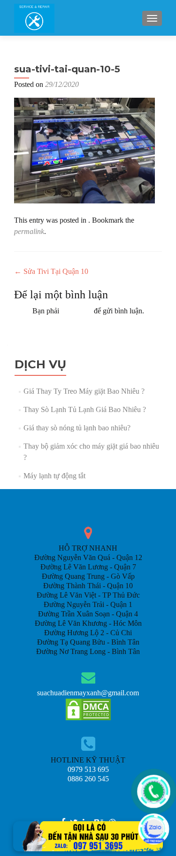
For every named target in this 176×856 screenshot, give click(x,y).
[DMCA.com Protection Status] (88, 709)
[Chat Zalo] (153, 829)
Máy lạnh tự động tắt (54, 476)
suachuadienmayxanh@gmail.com (88, 693)
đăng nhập (76, 311)
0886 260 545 (88, 779)
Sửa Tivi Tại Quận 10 (51, 271)
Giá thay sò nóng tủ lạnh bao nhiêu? (76, 428)
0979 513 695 (88, 769)
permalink (29, 231)
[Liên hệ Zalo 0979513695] (88, 836)
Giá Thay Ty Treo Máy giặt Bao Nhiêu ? (84, 391)
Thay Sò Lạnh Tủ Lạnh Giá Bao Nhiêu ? (84, 409)
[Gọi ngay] (153, 791)
